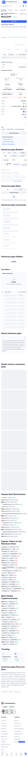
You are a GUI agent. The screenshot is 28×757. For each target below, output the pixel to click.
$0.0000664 (11, 594)
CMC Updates (4, 737)
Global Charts (4, 750)
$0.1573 (14, 571)
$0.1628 (10, 641)
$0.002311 (11, 585)
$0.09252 (11, 629)
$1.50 (8, 609)
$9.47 (11, 552)
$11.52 (10, 632)
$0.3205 (12, 574)
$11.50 (10, 555)
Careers (16, 745)
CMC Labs (3, 729)
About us (16, 724)
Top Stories (4, 734)
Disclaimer (16, 740)
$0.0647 (9, 576)
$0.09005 (8, 620)
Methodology (17, 742)
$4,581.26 (11, 559)
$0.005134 (11, 623)
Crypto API (4, 742)
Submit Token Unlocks (9, 141)
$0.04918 (10, 605)
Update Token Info (8, 139)
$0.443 (10, 568)
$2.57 (12, 627)
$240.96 (10, 647)
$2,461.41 (10, 611)
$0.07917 (10, 645)
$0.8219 (10, 578)
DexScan (3, 745)
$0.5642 (10, 564)
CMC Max (3, 732)
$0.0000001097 (13, 592)
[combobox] (14, 57)
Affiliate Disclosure (18, 181)
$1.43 (10, 566)
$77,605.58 (10, 607)
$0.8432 (9, 638)
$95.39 (9, 614)
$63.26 (9, 581)
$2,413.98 (11, 550)
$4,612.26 (11, 636)
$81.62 (11, 618)
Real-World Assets (5, 747)
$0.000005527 (12, 643)
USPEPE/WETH (16, 164)
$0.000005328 (12, 557)
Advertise (3, 727)
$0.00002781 (12, 590)
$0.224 (10, 625)
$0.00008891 (11, 587)
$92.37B (6, 6)
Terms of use (17, 727)
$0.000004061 (11, 634)
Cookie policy (17, 734)
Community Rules (18, 737)
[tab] (17, 55)
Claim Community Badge (9, 144)
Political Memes (10, 129)
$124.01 (9, 583)
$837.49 (9, 616)
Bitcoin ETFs (4, 740)
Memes (3, 129)
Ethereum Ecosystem (19, 129)
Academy (3, 724)
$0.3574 (10, 561)
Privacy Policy (17, 729)
